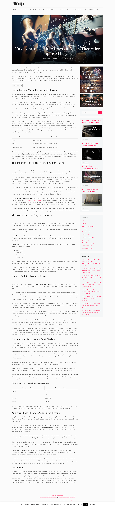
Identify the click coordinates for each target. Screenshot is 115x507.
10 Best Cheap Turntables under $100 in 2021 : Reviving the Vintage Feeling (91, 170)
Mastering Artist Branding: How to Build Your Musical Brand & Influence (92, 299)
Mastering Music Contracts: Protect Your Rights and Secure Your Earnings (91, 291)
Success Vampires (87, 246)
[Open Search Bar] (14, 13)
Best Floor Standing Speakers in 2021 (90, 190)
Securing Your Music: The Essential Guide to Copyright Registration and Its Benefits (92, 270)
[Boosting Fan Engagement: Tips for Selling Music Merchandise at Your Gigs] (91, 106)
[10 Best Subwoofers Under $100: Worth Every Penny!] (92, 159)
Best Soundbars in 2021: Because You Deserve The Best (91, 122)
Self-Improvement (36, 9)
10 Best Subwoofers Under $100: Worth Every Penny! (90, 145)
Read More (92, 504)
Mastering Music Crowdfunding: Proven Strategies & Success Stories (91, 306)
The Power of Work (87, 248)
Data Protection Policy (51, 497)
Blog (83, 220)
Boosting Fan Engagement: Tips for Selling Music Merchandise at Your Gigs (92, 277)
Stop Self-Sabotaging (88, 243)
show (20, 85)
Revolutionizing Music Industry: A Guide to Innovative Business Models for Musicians (91, 313)
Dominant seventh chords (34, 200)
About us (42, 497)
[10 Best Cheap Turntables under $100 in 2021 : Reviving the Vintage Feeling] (92, 182)
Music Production (79, 9)
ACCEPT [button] (85, 504)
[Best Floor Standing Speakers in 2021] (92, 205)
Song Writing (52, 9)
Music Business (65, 9)
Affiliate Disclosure (64, 497)
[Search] (100, 112)
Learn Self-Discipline (88, 226)
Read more (85, 139)
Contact (72, 497)
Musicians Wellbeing (88, 237)
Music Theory (93, 9)
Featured (84, 223)
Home (15, 9)
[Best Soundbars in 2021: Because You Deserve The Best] (92, 136)
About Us (23, 9)
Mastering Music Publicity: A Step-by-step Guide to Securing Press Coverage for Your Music (92, 284)
